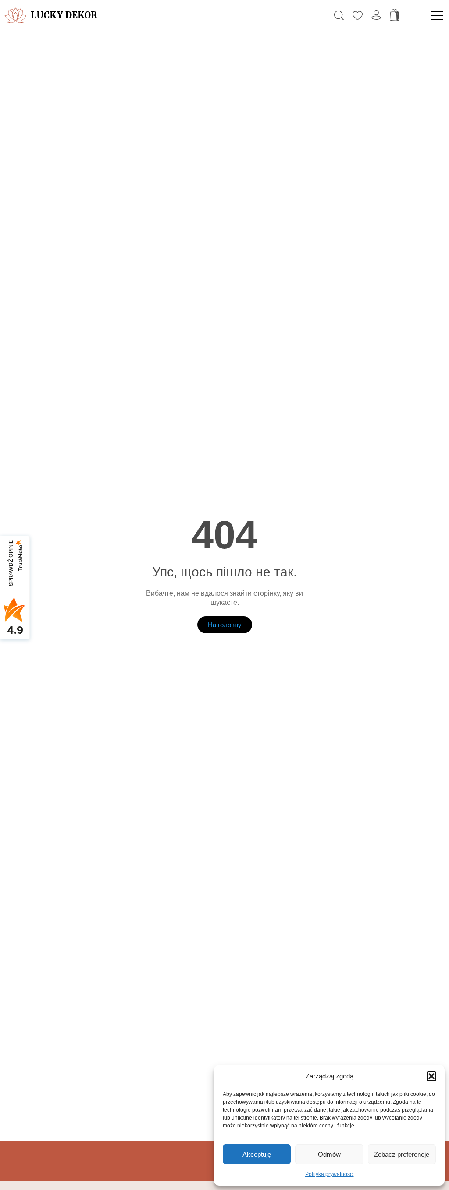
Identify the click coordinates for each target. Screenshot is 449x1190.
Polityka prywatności (329, 1174)
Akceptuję (256, 1154)
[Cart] (394, 15)
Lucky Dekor (64, 15)
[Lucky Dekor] (15, 15)
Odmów (329, 1154)
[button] (431, 1076)
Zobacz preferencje (401, 1154)
